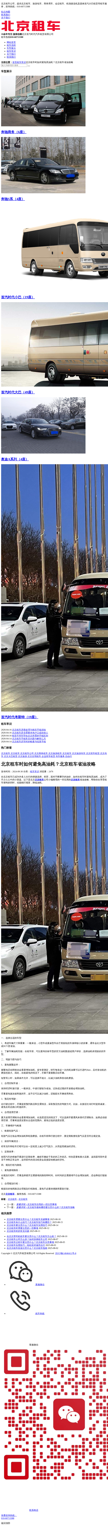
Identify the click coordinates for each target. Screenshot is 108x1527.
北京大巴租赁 (11, 756)
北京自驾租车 (35, 756)
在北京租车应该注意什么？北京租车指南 (27, 1248)
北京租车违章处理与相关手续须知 (29, 730)
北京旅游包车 (79, 753)
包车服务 (60, 756)
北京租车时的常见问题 (18, 1231)
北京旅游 (23, 756)
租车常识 (11, 51)
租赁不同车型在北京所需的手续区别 (30, 735)
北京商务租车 (41, 753)
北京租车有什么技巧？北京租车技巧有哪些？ (29, 1222)
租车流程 (11, 45)
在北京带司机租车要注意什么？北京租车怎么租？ (31, 1236)
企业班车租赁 (49, 756)
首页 (14, 62)
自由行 (68, 756)
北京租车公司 (27, 753)
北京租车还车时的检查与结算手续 (29, 741)
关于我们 (5, 17)
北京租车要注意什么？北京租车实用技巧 (27, 1225)
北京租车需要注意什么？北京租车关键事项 (28, 1219)
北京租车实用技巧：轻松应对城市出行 (26, 1245)
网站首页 (11, 42)
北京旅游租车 (55, 753)
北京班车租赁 (93, 753)
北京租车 (6, 753)
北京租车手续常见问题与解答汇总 (29, 738)
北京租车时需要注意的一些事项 (22, 1228)
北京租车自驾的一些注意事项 (36, 1204)
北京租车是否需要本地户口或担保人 (30, 732)
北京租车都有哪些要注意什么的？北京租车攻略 (45, 1207)
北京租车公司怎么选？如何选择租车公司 (27, 1239)
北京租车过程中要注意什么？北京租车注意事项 (30, 1242)
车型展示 (11, 48)
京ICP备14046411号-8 (65, 1253)
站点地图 (5, 12)
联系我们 (5, 15)
